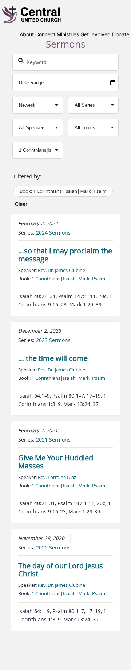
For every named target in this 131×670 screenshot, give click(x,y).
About (27, 34)
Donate (120, 34)
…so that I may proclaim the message (65, 255)
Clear (21, 204)
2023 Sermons (53, 340)
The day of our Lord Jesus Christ (60, 569)
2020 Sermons (53, 547)
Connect (45, 34)
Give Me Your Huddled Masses (55, 462)
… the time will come (53, 358)
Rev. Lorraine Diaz (57, 477)
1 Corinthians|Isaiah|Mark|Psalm (68, 278)
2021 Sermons (53, 439)
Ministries (68, 34)
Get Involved (95, 34)
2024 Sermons (53, 233)
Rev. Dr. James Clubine (61, 270)
